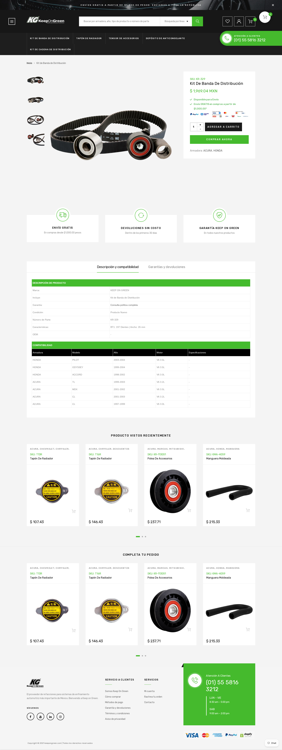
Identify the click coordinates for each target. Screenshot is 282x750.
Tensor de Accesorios (124, 38)
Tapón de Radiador (89, 38)
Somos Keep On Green (116, 691)
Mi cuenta (149, 691)
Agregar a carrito (223, 127)
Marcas (162, 449)
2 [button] (142, 536)
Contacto (149, 702)
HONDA (217, 150)
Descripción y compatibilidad (118, 267)
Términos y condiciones (117, 713)
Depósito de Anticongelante (165, 38)
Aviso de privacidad (115, 719)
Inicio (29, 63)
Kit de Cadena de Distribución (50, 49)
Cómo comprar (113, 696)
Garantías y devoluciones (166, 267)
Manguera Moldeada (218, 458)
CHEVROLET (47, 449)
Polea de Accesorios (160, 458)
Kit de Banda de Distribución (49, 38)
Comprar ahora (219, 139)
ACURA (207, 150)
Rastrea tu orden (153, 696)
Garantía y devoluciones (118, 708)
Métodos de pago (114, 702)
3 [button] (145, 536)
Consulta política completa (124, 305)
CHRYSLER (62, 449)
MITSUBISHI (176, 449)
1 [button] (138, 536)
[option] (111, 136)
